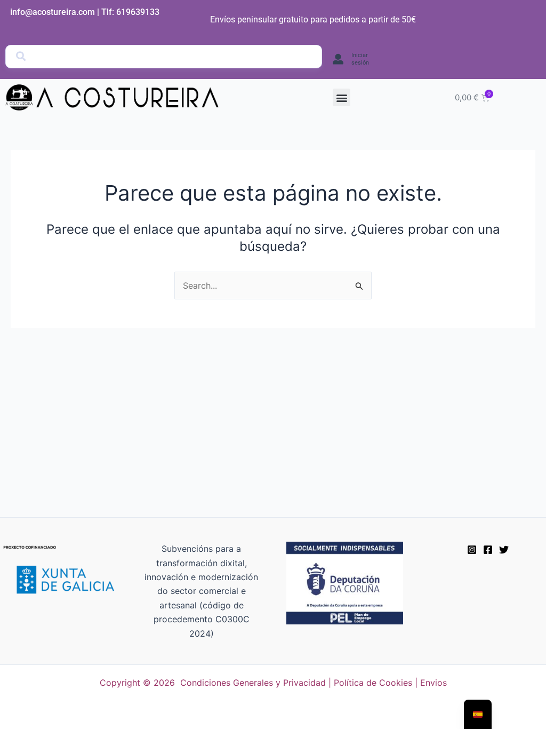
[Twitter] (504, 549)
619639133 (137, 12)
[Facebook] (488, 549)
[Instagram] (472, 549)
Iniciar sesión (360, 59)
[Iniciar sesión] (338, 59)
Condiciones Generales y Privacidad (253, 682)
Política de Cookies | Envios (390, 682)
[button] (341, 97)
